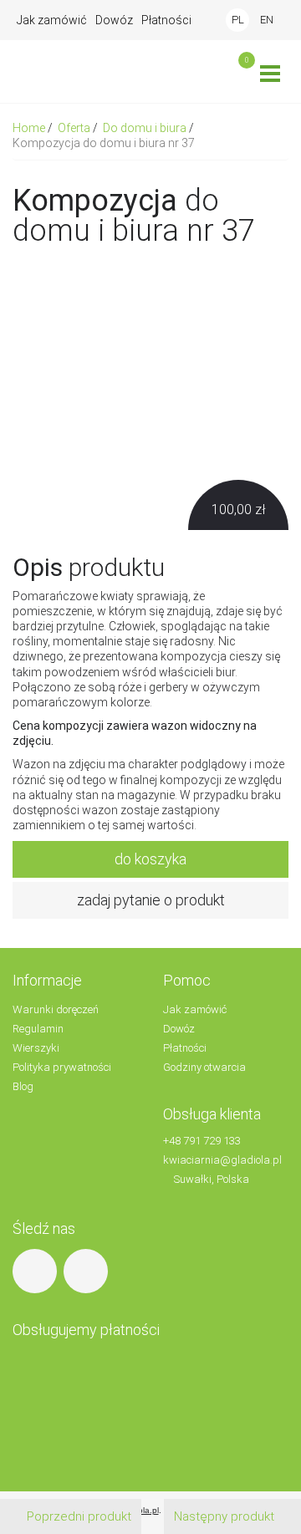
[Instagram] (88, 1270)
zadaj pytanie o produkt (151, 900)
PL (238, 19)
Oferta (75, 128)
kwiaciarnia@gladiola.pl (222, 1160)
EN (266, 19)
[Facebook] (37, 1270)
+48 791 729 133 (202, 1140)
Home (30, 128)
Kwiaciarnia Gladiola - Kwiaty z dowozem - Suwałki (84, 71)
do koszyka (150, 859)
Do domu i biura (146, 128)
